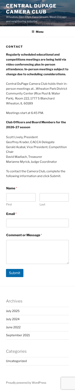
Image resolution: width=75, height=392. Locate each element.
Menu (39, 31)
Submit (14, 273)
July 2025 (13, 311)
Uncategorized (16, 361)
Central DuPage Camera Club (31, 9)
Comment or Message (24, 235)
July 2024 (13, 319)
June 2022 (13, 327)
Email (11, 214)
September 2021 (18, 335)
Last (42, 204)
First (9, 204)
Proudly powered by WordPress (26, 382)
